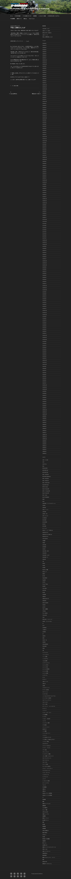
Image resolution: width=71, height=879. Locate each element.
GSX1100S (44, 553)
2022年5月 (44, 126)
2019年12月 (45, 180)
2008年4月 (44, 451)
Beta (43, 466)
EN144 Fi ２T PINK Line (48, 530)
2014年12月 (45, 285)
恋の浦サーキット (46, 820)
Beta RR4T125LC (46, 484)
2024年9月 (44, 91)
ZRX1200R (44, 646)
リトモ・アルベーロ (46, 772)
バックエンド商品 (46, 741)
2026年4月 (44, 51)
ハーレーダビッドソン (46, 733)
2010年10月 (45, 389)
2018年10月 (45, 202)
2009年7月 (44, 420)
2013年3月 (44, 329)
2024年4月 (44, 97)
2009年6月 (44, 422)
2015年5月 (44, 275)
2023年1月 (44, 111)
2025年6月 (44, 72)
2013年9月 (44, 316)
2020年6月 (44, 167)
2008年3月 (44, 453)
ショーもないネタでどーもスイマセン (49, 695)
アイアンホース (45, 652)
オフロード (44, 679)
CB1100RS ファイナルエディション (49, 503)
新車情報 (44, 828)
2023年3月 (44, 107)
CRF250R (44, 511)
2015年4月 (44, 277)
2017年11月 (45, 221)
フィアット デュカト (46, 747)
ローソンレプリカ (46, 782)
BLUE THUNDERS (46, 497)
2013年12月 (45, 310)
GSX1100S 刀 (45, 557)
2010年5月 (44, 399)
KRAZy (44, 563)
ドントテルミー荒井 (46, 722)
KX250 (44, 565)
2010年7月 (44, 395)
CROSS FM (45, 513)
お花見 (44, 685)
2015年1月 (44, 283)
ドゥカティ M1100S (46, 718)
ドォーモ (44, 720)
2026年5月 (44, 49)
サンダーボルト (46, 693)
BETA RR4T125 (46, 480)
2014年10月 (45, 289)
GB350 (44, 542)
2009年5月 (44, 424)
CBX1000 (44, 507)
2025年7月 (44, 70)
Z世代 (44, 648)
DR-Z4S (44, 524)
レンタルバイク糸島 (46, 780)
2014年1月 (44, 308)
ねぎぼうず (44, 729)
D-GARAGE (45, 517)
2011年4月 (44, 376)
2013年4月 (44, 327)
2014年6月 (44, 298)
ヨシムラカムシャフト (46, 770)
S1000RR (44, 594)
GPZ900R (44, 546)
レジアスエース (45, 776)
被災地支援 (44, 855)
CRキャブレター (45, 515)
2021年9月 (44, 142)
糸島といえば (45, 849)
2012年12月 (45, 335)
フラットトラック (46, 751)
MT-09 (44, 575)
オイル (44, 677)
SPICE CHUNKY (45, 602)
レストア (44, 778)
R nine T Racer (45, 584)
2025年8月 (44, 68)
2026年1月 (44, 57)
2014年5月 (44, 300)
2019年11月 (45, 182)
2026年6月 (44, 47)
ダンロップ (44, 708)
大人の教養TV (45, 807)
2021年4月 (44, 151)
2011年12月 (45, 360)
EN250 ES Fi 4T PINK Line (47, 534)
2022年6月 (44, 124)
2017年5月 (44, 229)
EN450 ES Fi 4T (45, 536)
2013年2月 (44, 331)
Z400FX (44, 635)
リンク (27, 41)
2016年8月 (44, 248)
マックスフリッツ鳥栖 (46, 753)
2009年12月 (45, 409)
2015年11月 (45, 262)
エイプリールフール (46, 662)
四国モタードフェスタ (46, 803)
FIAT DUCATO (45, 538)
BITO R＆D (45, 495)
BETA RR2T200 (45, 472)
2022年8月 (44, 122)
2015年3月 (44, 279)
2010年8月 (44, 393)
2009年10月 (45, 414)
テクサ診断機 (45, 714)
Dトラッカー (45, 528)
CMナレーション (45, 509)
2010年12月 (45, 385)
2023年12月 (45, 101)
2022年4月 (44, 128)
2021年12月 (45, 136)
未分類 (17, 85)
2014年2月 (44, 306)
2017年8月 (44, 225)
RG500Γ (44, 586)
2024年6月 (44, 95)
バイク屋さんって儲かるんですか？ (49, 739)
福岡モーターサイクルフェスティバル (49, 847)
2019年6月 (44, 186)
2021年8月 (44, 144)
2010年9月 (44, 391)
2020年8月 (44, 163)
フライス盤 (44, 749)
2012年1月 (44, 358)
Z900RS (44, 642)
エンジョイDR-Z (45, 664)
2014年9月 (44, 291)
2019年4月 (44, 190)
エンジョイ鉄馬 (45, 673)
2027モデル (45, 464)
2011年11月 (45, 362)
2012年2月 (44, 356)
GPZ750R (44, 544)
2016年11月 (45, 242)
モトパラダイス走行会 (46, 766)
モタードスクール (46, 760)
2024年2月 (44, 99)
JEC (43, 561)
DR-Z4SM (44, 526)
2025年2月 (44, 80)
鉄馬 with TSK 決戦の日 (47, 32)
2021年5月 (44, 149)
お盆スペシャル (45, 34)
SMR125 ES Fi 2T (46, 598)
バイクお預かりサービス (47, 737)
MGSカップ (45, 571)
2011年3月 (44, 378)
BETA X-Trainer (45, 486)
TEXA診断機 (12, 18)
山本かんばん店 (45, 811)
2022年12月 (45, 113)
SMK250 (44, 596)
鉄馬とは (25, 18)
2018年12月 (45, 198)
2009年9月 (44, 416)
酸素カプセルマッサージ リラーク (49, 857)
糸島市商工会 (45, 853)
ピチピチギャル (45, 743)
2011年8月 (44, 368)
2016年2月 (44, 256)
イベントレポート (46, 654)
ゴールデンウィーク (46, 687)
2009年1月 (44, 432)
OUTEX (44, 582)
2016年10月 (45, 244)
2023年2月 (44, 109)
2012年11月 (45, 337)
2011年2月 (44, 380)
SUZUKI (44, 604)
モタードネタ (45, 762)
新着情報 (44, 826)
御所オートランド (46, 818)
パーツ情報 (44, 731)
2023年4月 (44, 105)
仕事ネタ (44, 789)
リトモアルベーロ (46, 774)
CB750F (44, 505)
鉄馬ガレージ (19, 18)
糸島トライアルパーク (46, 851)
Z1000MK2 (44, 627)
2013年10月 (45, 314)
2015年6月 (44, 273)
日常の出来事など (46, 830)
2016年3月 (44, 254)
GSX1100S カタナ (46, 28)
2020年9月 (44, 161)
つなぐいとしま (31, 18)
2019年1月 (44, 196)
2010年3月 (44, 403)
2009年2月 (44, 430)
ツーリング (44, 710)
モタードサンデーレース (47, 758)
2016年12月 (45, 240)
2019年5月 (44, 188)
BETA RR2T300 (46, 478)
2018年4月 (44, 213)
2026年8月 (44, 43)
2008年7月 (44, 445)
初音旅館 (44, 799)
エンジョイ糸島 (45, 671)
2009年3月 (44, 428)
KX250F (44, 567)
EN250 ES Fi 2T (45, 532)
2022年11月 (45, 115)
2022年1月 (44, 134)
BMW (43, 499)
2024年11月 (45, 86)
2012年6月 (44, 347)
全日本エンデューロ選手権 (47, 793)
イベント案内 (14, 85)
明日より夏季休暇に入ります (48, 36)
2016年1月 (44, 258)
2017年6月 (44, 227)
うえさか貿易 (45, 660)
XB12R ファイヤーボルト (47, 621)
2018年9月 (44, 204)
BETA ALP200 (45, 468)
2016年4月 (44, 252)
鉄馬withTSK (45, 861)
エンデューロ (45, 675)
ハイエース (44, 735)
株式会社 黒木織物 (46, 838)
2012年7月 (44, 345)
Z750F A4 (45, 640)
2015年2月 (44, 281)
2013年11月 (45, 312)
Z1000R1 (44, 631)
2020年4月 (44, 171)
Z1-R (43, 625)
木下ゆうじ (44, 834)
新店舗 (44, 824)
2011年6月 (44, 372)
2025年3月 (44, 78)
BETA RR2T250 (46, 474)
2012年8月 (44, 343)
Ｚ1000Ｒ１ (45, 629)
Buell (43, 501)
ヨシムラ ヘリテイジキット (48, 768)
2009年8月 (44, 418)
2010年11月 (45, 387)
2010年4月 (44, 401)
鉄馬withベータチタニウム (47, 863)
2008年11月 (45, 436)
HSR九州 (44, 559)
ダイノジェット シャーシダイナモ (49, 706)
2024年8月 (44, 93)
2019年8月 (44, 184)
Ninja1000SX (45, 577)
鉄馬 (43, 859)
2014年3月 (44, 304)
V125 (43, 617)
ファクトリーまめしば (46, 745)
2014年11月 (45, 287)
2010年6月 (44, 397)
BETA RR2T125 (45, 470)
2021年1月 (44, 155)
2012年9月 (44, 341)
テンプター (44, 716)
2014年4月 (44, 302)
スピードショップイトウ (47, 700)
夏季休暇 (44, 805)
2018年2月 (44, 215)
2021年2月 (44, 153)
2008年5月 (44, 449)
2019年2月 (44, 194)
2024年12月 (45, 84)
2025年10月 (45, 64)
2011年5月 (44, 374)
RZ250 (44, 592)
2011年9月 (44, 366)
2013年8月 (44, 318)
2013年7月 (44, 320)
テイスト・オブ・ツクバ (47, 712)
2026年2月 (44, 55)
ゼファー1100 (45, 704)
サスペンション (45, 691)
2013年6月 (44, 322)
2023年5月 (44, 103)
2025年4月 (44, 76)
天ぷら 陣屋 (45, 809)
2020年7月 (44, 165)
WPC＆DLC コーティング (47, 619)
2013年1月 (44, 333)
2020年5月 (44, 169)
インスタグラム (45, 658)
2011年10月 (45, 364)
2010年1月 (44, 407)
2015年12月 (45, 260)
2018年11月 (45, 200)
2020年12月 (45, 157)
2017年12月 (45, 219)
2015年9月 (44, 267)
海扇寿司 (44, 840)
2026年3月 (44, 53)
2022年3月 (44, 130)
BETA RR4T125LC (46, 482)
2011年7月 (44, 370)
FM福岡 (44, 540)
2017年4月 (44, 231)
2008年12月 (45, 434)
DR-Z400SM (45, 522)
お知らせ (44, 683)
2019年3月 (44, 192)
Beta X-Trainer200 (46, 488)
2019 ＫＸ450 (45, 459)
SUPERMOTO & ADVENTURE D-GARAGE (30, 9)
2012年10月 (45, 339)
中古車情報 (44, 787)
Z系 (43, 650)
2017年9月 (44, 223)
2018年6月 (44, 209)
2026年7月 (44, 45)
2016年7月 (44, 250)
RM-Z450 (44, 590)
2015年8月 (44, 269)
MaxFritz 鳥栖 (45, 569)
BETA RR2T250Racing (46, 476)
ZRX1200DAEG (45, 644)
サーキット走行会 (46, 689)
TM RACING (45, 613)
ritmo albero (45, 588)
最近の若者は (45, 832)
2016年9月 (44, 246)
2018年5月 (44, 211)
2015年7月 (44, 271)
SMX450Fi (44, 600)
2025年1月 (44, 82)
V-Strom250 (45, 615)
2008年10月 (45, 438)
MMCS (44, 573)
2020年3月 (44, 173)
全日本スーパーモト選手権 (47, 795)
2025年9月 (44, 66)
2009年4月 (44, 426)
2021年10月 (45, 140)
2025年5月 (44, 74)
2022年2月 (44, 132)
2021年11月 (45, 138)
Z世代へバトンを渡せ (46, 30)
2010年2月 (44, 405)
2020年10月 (45, 159)
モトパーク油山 (45, 764)
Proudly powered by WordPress (37, 873)
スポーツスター (45, 702)
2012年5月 (44, 349)
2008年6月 (44, 447)
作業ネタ (44, 791)
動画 (43, 801)
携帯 (43, 822)
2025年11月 (45, 62)
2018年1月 (44, 217)
